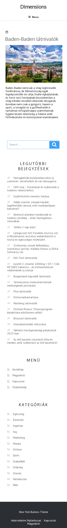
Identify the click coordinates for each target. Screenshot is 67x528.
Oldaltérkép (19, 387)
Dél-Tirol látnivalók (25, 258)
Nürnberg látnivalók (25, 303)
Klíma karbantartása (25, 297)
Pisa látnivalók (22, 291)
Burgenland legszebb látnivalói (32, 276)
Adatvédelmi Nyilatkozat (26, 520)
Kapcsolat (18, 381)
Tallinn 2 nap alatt (24, 227)
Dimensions (33, 6)
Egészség (18, 414)
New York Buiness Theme (33, 512)
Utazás (17, 473)
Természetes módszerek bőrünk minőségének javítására (29, 283)
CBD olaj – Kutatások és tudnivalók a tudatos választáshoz (33, 188)
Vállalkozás (20, 479)
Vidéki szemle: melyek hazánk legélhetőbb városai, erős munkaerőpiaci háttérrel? (31, 205)
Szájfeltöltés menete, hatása (31, 196)
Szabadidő (19, 461)
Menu (35, 17)
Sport (16, 455)
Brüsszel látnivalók (25, 318)
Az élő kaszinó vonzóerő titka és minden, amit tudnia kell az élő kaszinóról (32, 341)
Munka (17, 443)
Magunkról (18, 375)
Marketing (19, 437)
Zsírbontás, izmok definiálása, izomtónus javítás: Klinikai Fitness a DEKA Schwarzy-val (32, 249)
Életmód (18, 420)
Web (15, 485)
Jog (15, 431)
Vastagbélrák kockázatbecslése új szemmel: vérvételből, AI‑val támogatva (31, 179)
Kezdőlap (18, 369)
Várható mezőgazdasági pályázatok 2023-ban (31, 331)
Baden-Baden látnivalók (31, 39)
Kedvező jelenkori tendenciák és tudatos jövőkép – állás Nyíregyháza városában (29, 218)
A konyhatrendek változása (29, 324)
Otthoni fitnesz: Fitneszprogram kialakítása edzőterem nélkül (29, 310)
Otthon (17, 449)
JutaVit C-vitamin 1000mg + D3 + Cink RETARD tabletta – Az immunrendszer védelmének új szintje (33, 267)
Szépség (18, 467)
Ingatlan (18, 425)
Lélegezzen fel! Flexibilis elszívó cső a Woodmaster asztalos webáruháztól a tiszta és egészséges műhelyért (32, 236)
